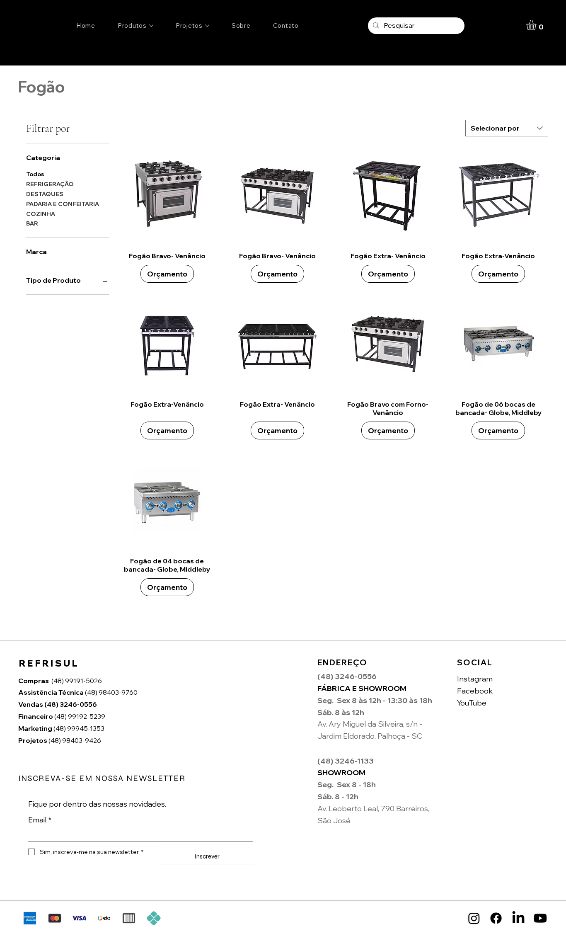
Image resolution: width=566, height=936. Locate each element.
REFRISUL (49, 663)
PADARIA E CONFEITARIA (62, 204)
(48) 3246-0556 (58, 704)
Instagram (475, 679)
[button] (537, 25)
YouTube (471, 703)
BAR (32, 224)
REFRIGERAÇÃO (50, 184)
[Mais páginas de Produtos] (151, 26)
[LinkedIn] (518, 918)
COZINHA (40, 214)
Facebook (475, 691)
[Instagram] (474, 918)
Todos (35, 174)
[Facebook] (496, 918)
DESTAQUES (44, 194)
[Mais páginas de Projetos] (207, 26)
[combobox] (506, 128)
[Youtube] (540, 918)
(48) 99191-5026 (76, 681)
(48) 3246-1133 (345, 761)
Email (39, 819)
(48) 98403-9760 (78, 692)
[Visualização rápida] (167, 195)
